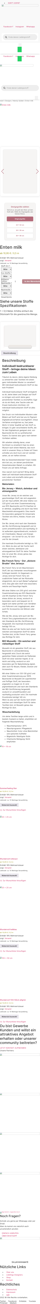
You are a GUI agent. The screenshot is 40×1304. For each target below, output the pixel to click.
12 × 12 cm (20, 225)
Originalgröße (20, 219)
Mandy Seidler (18, 101)
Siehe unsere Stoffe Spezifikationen (16, 303)
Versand (8, 260)
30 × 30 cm (20, 236)
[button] (20, 45)
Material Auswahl (9, 805)
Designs (8, 101)
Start (2, 101)
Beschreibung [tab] (9, 353)
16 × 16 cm (20, 230)
